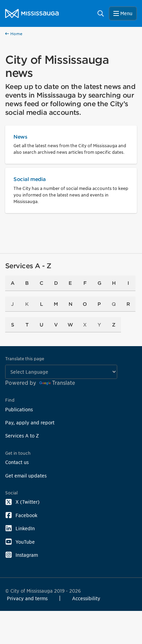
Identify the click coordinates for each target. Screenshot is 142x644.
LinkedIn (25, 528)
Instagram (27, 555)
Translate (63, 383)
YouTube (25, 542)
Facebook (26, 515)
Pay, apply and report (29, 422)
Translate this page (24, 358)
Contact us (17, 462)
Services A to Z (22, 436)
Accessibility (86, 598)
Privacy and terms (27, 598)
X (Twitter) (28, 502)
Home (15, 33)
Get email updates (26, 476)
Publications (19, 409)
